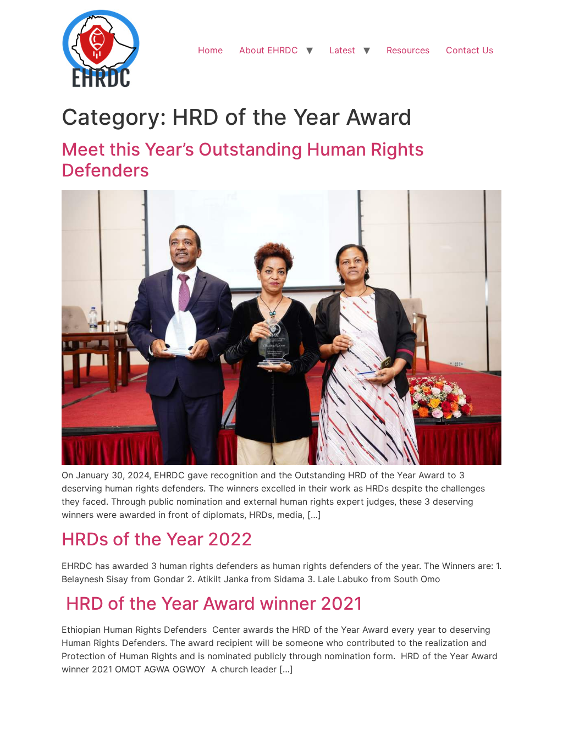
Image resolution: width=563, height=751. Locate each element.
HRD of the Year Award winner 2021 (212, 603)
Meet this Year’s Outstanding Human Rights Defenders (243, 160)
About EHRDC (268, 50)
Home (210, 50)
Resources (408, 50)
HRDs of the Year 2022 (157, 539)
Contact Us (469, 50)
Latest (342, 50)
